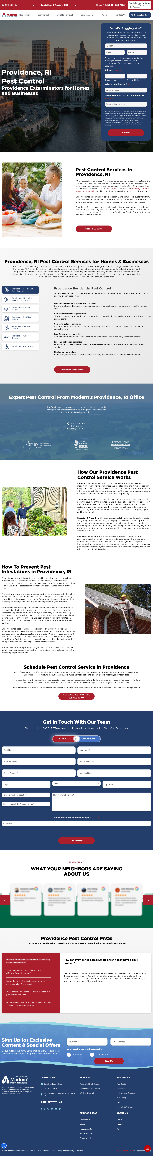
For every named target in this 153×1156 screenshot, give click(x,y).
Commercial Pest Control (90, 1089)
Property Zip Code (134, 80)
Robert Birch (26, 889)
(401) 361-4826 (78, 428)
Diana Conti (126, 889)
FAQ (118, 1102)
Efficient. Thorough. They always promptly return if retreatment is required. (127, 900)
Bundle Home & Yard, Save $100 (54, 5)
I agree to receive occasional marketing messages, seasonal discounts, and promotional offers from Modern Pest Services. (124, 62)
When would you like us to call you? (76, 817)
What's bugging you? (120, 84)
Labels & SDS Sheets (124, 1107)
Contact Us (120, 15)
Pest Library (121, 1098)
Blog (118, 1129)
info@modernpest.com (53, 1084)
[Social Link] (41, 1109)
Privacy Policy (128, 124)
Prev (33, 5)
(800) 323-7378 (116, 5)
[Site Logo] (19, 1080)
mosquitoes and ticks (85, 191)
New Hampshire (86, 1133)
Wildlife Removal (65, 15)
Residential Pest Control (89, 1084)
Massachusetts (86, 1129)
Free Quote (121, 1084)
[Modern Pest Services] (9, 15)
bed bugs (136, 188)
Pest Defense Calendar (125, 1093)
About (104, 15)
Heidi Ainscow (60, 889)
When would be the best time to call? (124, 96)
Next (75, 5)
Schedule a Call (141, 15)
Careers (119, 1124)
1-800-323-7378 (49, 728)
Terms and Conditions (52, 1151)
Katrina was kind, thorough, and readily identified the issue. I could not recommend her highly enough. (26, 901)
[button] (64, 738)
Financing (120, 1089)
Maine (82, 1124)
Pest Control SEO (125, 1151)
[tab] (20, 290)
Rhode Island (85, 1138)
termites (146, 188)
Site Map (79, 1151)
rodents (115, 188)
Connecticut (85, 1120)
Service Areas (87, 15)
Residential (24, 15)
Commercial (43, 15)
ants (109, 188)
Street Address (110, 80)
